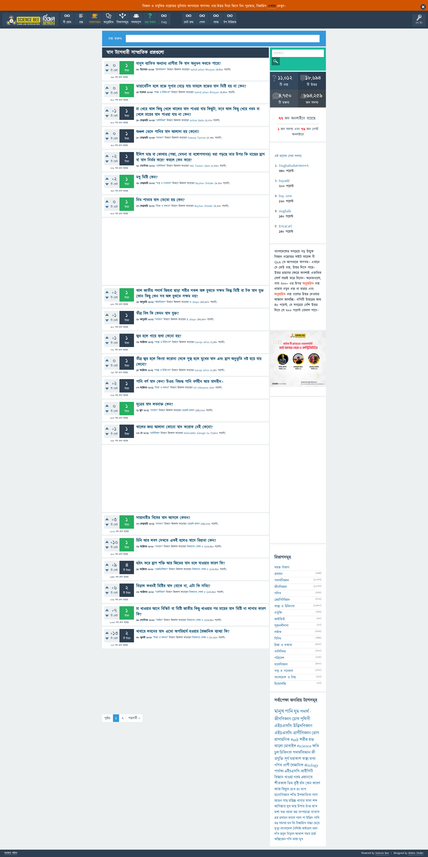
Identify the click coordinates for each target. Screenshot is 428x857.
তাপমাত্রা (304, 812)
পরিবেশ (279, 658)
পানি (289, 711)
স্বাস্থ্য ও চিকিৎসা (162, 92)
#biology (311, 765)
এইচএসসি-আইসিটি (298, 771)
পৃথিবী (305, 719)
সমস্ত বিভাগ (281, 567)
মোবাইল (290, 746)
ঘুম (296, 711)
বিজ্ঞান (279, 777)
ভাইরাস (306, 828)
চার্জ (313, 833)
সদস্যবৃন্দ (136, 22)
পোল (202, 22)
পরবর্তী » (134, 718)
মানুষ (279, 711)
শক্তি (293, 795)
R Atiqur (194, 302)
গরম (297, 777)
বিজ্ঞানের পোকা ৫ (195, 547)
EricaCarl (285, 226)
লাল (315, 795)
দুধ (289, 806)
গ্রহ (276, 817)
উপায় (301, 806)
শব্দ (315, 801)
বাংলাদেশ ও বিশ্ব (285, 677)
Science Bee (382, 853)
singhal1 (285, 211)
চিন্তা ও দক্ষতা (162, 206)
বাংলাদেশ (286, 828)
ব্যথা (314, 828)
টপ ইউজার (230, 22)
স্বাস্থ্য (305, 759)
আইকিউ (279, 619)
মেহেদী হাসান (188, 410)
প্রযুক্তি (278, 612)
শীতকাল (280, 783)
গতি (289, 839)
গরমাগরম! (95, 22)
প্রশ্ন (81, 22)
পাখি (316, 817)
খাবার (301, 801)
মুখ (301, 839)
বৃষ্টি (296, 783)
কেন (308, 783)
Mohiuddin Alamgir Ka (197, 433)
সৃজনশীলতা (281, 625)
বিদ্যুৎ (285, 789)
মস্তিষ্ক (292, 801)
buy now (285, 195)
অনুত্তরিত (108, 22)
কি (293, 823)
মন (289, 823)
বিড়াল (290, 833)
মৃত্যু (276, 828)
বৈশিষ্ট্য (297, 828)
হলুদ (283, 833)
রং (298, 789)
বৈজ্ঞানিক (296, 765)
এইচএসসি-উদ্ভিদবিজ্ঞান (293, 726)
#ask (295, 740)
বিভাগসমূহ (122, 22)
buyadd (284, 180)
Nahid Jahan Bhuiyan (202, 70)
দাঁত (276, 833)
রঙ (276, 823)
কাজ (277, 789)
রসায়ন (160, 138)
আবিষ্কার (280, 806)
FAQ (164, 22)
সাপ (303, 789)
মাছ (294, 806)
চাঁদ (302, 783)
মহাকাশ (295, 759)
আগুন (278, 801)
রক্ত (311, 740)
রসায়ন (283, 817)
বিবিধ (277, 638)
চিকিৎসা (286, 753)
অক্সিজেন (280, 839)
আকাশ (299, 833)
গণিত (277, 593)
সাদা (309, 801)
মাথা (312, 759)
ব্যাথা (289, 812)
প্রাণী (286, 765)
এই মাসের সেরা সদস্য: (288, 156)
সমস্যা (282, 823)
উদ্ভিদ (309, 817)
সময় (307, 833)
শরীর (304, 740)
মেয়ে (317, 823)
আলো (278, 746)
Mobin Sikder (416, 853)
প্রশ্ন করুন (150, 22)
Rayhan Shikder (204, 183)
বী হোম (67, 22)
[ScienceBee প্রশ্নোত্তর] (30, 19)
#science (304, 746)
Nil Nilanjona (200, 388)
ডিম (290, 783)
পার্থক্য (279, 771)
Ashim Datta (197, 120)
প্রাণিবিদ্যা (161, 120)
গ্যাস (298, 817)
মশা (277, 812)
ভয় (295, 812)
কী (313, 753)
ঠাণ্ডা (308, 806)
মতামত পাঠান (10, 853)
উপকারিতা (304, 795)
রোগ (315, 733)
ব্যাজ (216, 22)
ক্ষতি (315, 746)
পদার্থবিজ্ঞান (281, 580)
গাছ (285, 801)
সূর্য (286, 759)
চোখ (295, 719)
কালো (291, 817)
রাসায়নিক (282, 740)
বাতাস (315, 812)
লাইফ (159, 620)
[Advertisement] (185, 251)
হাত (314, 806)
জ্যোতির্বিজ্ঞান (161, 569)
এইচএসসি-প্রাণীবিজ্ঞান (292, 733)
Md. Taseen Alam (200, 166)
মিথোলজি (280, 683)
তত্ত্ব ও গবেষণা (163, 183)
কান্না (295, 839)
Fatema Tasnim (197, 138)
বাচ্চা (310, 823)
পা (303, 817)
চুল (276, 753)
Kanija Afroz (202, 342)
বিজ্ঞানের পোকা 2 (200, 637)
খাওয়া (288, 777)
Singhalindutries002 (294, 165)
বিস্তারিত (301, 823)
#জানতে (307, 777)
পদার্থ (304, 711)
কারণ (316, 783)
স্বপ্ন (282, 812)
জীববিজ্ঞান (160, 70)
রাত (293, 789)
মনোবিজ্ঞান (281, 664)
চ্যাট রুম (188, 22)
